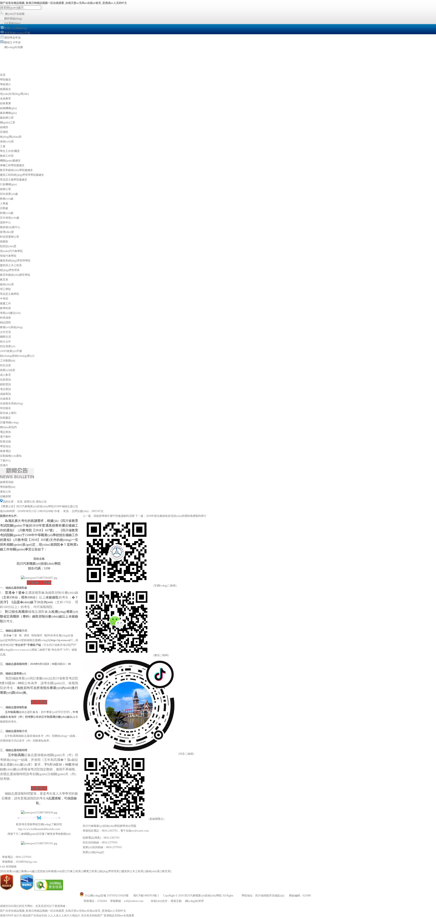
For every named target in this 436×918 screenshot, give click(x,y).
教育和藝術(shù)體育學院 (15, 274)
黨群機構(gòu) (8, 113)
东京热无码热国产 (92, 915)
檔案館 (4, 241)
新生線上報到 (8, 413)
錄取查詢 (5, 384)
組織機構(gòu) (8, 108)
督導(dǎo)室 (7, 232)
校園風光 (5, 89)
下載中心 (5, 460)
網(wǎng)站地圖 (13, 47)
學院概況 (5, 79)
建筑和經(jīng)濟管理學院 (15, 260)
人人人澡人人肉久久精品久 (64, 915)
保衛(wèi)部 (7, 141)
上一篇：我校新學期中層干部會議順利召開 (108, 516)
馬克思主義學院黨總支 (13, 179)
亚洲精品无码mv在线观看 (119, 915)
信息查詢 (5, 379)
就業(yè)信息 (7, 370)
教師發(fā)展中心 (10, 227)
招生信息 (5, 365)
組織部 (4, 127)
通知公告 (5, 491)
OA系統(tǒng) (12, 23)
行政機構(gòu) (8, 184)
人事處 (4, 203)
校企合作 (5, 341)
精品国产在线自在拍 (34, 915)
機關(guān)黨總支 (10, 160)
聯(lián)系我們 (8, 427)
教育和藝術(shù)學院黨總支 (16, 170)
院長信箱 (5, 441)
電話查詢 (5, 432)
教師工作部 (7, 155)
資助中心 (5, 222)
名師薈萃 (5, 98)
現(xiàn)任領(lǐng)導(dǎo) (14, 93)
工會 (2, 146)
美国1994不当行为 (11, 915)
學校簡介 (5, 84)
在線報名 (5, 398)
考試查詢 (5, 389)
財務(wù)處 (6, 213)
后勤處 (4, 208)
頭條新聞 (5, 496)
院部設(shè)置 (8, 246)
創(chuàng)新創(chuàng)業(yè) (17, 355)
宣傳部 (4, 132)
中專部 (4, 298)
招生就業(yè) (7, 346)
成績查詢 (5, 394)
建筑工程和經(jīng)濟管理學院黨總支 (22, 174)
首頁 (2, 74)
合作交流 (5, 332)
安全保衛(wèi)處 (9, 217)
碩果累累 (5, 103)
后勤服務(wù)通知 (11, 455)
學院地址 (5, 446)
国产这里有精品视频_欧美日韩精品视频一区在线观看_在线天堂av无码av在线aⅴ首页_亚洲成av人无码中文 (63, 3)
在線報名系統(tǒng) (11, 403)
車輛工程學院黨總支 (12, 165)
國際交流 (5, 336)
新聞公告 (29, 501)
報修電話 (5, 451)
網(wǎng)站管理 (194, 901)
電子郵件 (5, 436)
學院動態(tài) (7, 486)
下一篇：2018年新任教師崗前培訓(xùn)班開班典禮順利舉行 (170, 516)
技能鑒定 (5, 417)
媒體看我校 (7, 482)
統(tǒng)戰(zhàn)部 (11, 136)
